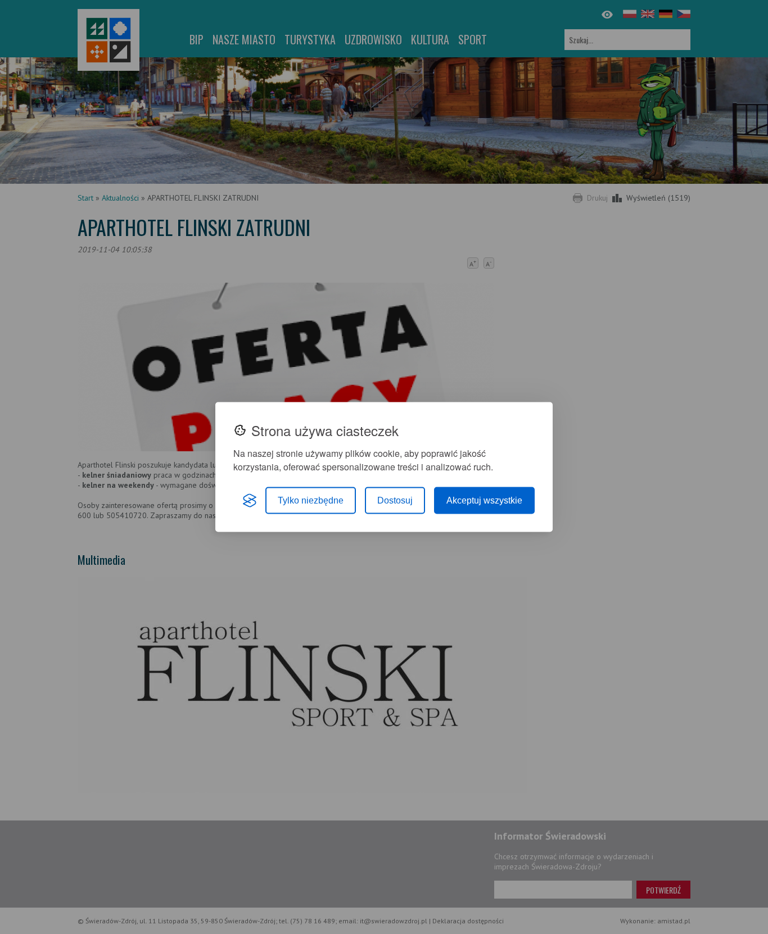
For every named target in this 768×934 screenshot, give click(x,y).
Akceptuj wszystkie (484, 500)
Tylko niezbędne (311, 500)
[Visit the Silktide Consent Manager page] (249, 500)
